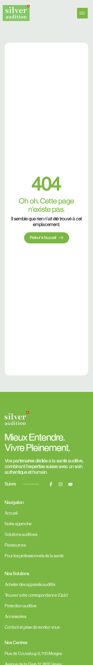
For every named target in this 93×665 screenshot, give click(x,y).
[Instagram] (60, 484)
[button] (82, 13)
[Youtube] (70, 484)
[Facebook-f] (50, 484)
